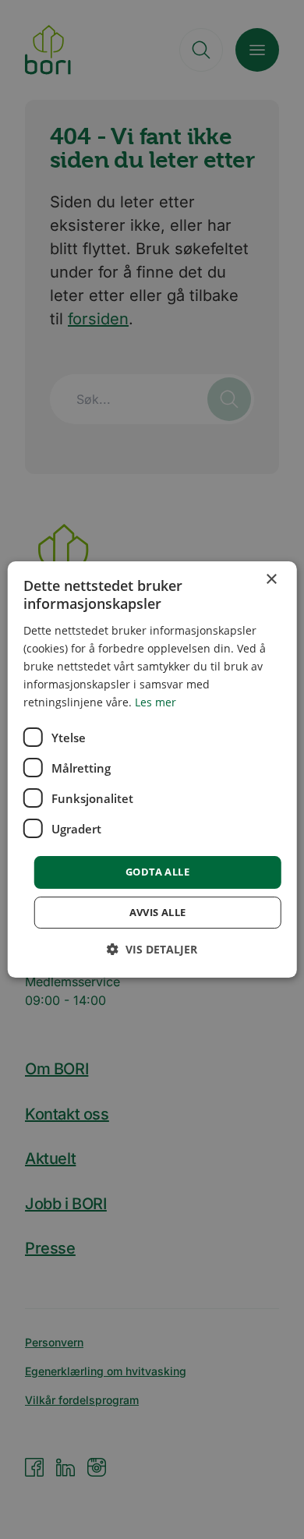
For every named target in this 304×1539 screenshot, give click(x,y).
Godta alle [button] (157, 872)
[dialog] (152, 769)
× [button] (271, 580)
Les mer (155, 702)
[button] (152, 949)
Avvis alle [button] (157, 912)
